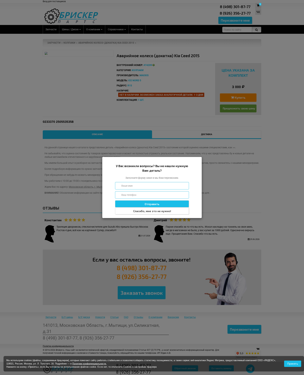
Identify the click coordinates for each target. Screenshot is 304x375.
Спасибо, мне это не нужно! (152, 211)
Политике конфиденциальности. (89, 363)
